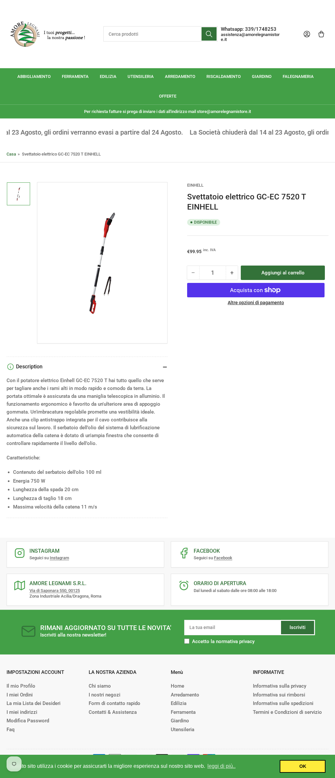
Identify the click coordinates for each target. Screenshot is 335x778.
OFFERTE (167, 96)
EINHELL (195, 185)
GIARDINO (262, 76)
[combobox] (160, 34)
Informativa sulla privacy (279, 686)
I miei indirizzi (22, 712)
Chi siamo (100, 686)
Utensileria (182, 729)
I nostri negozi (104, 695)
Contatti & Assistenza (113, 712)
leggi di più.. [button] (221, 766)
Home (177, 686)
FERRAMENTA (75, 76)
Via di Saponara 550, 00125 (54, 590)
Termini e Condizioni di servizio (287, 712)
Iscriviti (298, 627)
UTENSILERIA (141, 76)
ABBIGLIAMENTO (34, 76)
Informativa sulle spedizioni (283, 703)
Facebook (223, 557)
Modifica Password (28, 721)
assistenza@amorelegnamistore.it (250, 37)
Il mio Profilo (21, 686)
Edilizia (178, 703)
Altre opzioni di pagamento (256, 302)
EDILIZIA (108, 76)
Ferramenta (183, 712)
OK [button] (302, 766)
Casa (11, 154)
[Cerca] (209, 34)
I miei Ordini (20, 695)
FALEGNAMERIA (298, 76)
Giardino (180, 721)
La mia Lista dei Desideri (34, 703)
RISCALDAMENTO (223, 76)
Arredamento (185, 695)
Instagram (59, 557)
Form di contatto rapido (114, 703)
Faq (10, 729)
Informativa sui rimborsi (279, 695)
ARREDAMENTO (180, 76)
